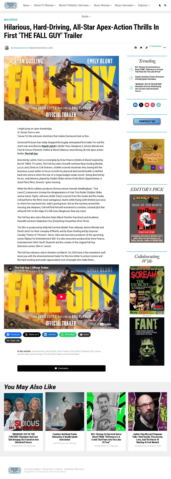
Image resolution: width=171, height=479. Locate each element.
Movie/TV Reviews (44, 5)
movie (98, 351)
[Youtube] (147, 105)
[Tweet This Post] (141, 47)
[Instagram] (153, 105)
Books (85, 16)
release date (23, 354)
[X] (141, 105)
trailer (59, 354)
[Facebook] (135, 105)
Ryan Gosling (36, 354)
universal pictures (71, 354)
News (26, 5)
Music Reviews (102, 5)
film (92, 351)
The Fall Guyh (49, 354)
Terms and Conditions (32, 469)
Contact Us (58, 469)
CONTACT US (147, 121)
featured (86, 351)
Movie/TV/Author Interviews (74, 5)
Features (142, 5)
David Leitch (49, 146)
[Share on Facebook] (135, 47)
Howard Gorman (21, 48)
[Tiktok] (159, 105)
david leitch (51, 351)
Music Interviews (124, 5)
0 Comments (156, 46)
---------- (147, 315)
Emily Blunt (75, 351)
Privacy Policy (47, 469)
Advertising (68, 469)
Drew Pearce (63, 351)
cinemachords (38, 351)
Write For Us (79, 469)
